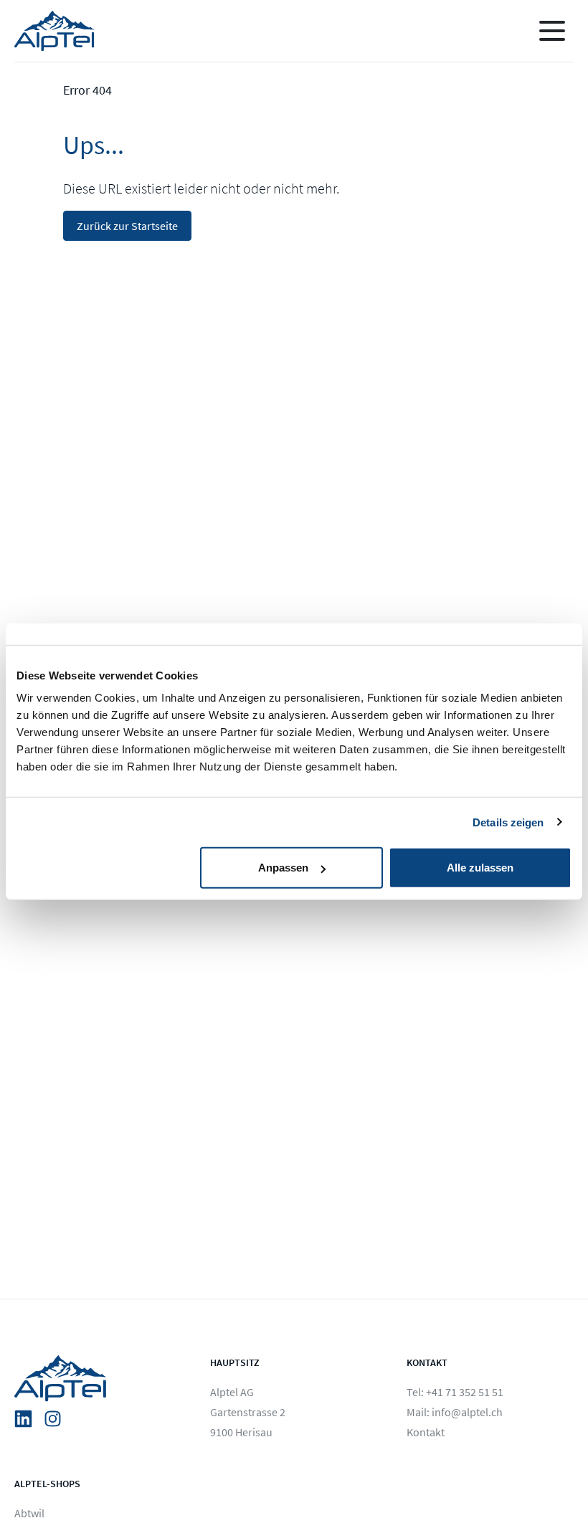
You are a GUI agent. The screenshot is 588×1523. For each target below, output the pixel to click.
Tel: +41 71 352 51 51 (455, 1392)
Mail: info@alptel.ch (455, 1412)
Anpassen (283, 867)
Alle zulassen (480, 867)
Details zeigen (508, 822)
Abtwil (29, 1513)
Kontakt (426, 1432)
